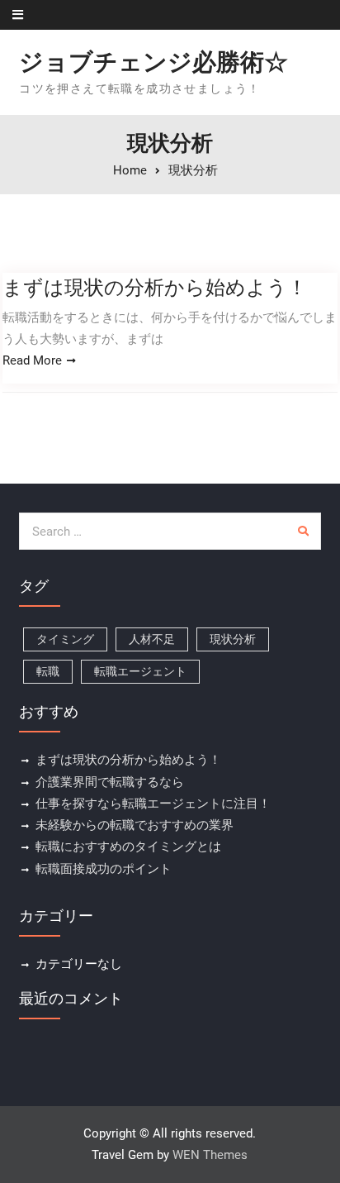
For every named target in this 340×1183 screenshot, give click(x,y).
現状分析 (233, 639)
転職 (47, 671)
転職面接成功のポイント (103, 868)
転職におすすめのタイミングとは (128, 846)
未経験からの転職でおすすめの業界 (134, 825)
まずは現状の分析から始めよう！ (154, 287)
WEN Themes (210, 1154)
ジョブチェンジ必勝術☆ (153, 62)
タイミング (65, 639)
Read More (32, 360)
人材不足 (152, 639)
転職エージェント (140, 671)
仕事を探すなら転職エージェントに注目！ (153, 803)
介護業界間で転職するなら (109, 782)
